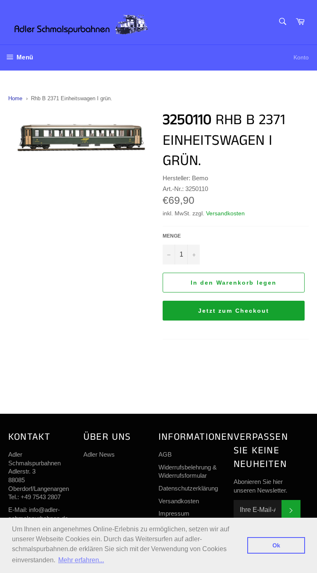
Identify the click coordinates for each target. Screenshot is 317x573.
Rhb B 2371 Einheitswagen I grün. (71, 98)
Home (15, 98)
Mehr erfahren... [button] (81, 560)
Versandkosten (225, 213)
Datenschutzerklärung (188, 488)
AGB (165, 454)
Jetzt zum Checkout (234, 310)
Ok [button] (276, 545)
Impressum (173, 513)
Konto (301, 57)
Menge (172, 236)
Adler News (99, 454)
